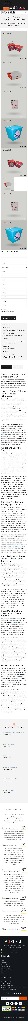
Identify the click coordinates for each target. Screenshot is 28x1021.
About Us (3, 960)
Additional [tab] (17, 367)
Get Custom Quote (9, 318)
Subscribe (23, 998)
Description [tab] (7, 367)
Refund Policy (4, 971)
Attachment (4, 309)
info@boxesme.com (7, 4)
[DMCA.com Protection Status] (6, 1008)
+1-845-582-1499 (7, 1)
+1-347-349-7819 (7, 983)
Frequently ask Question (6, 968)
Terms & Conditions (5, 966)
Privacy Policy (4, 964)
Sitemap (3, 973)
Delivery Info (4, 962)
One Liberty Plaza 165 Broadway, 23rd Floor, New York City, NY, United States (14, 988)
